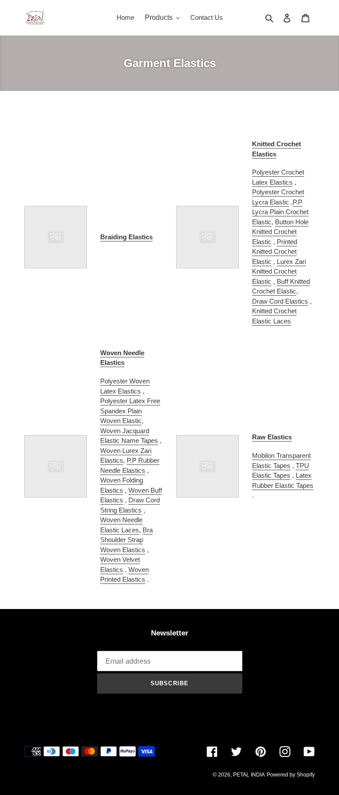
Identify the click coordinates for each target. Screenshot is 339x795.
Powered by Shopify (291, 775)
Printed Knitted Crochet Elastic (274, 251)
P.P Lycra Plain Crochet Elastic (280, 212)
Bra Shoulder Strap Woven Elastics (126, 540)
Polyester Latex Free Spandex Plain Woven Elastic (130, 410)
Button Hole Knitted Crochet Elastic (280, 231)
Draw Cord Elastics (280, 301)
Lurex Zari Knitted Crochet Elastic (279, 271)
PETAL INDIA (249, 775)
